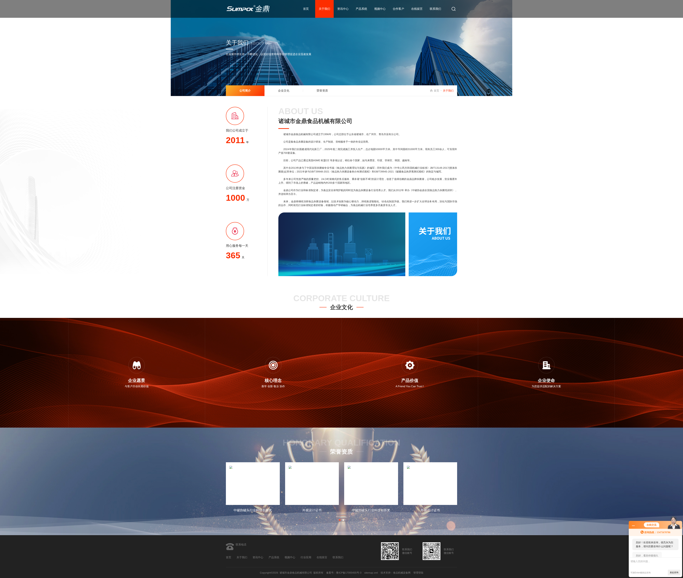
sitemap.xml (371, 572)
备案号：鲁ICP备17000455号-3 (343, 572)
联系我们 (435, 8)
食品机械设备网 (402, 572)
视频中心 (380, 8)
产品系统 (361, 8)
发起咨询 (674, 572)
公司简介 (245, 90)
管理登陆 (418, 572)
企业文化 (283, 90)
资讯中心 (343, 8)
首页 (306, 8)
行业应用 (306, 557)
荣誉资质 (322, 90)
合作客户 (398, 8)
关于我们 (324, 8)
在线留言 (417, 8)
